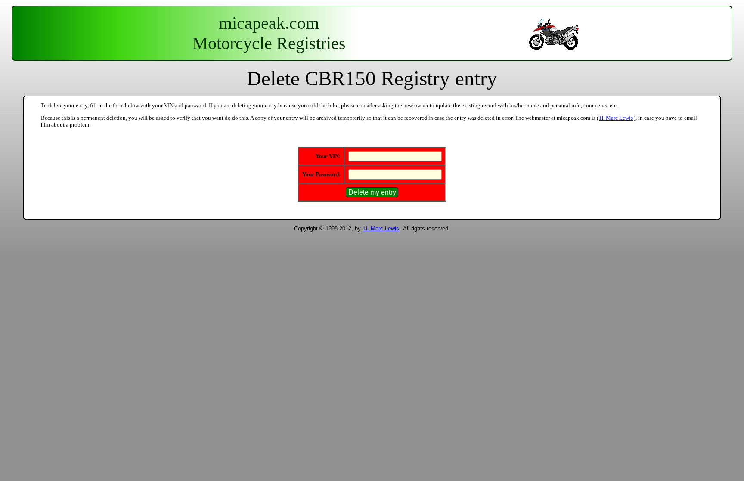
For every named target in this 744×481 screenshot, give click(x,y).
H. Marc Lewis (616, 118)
